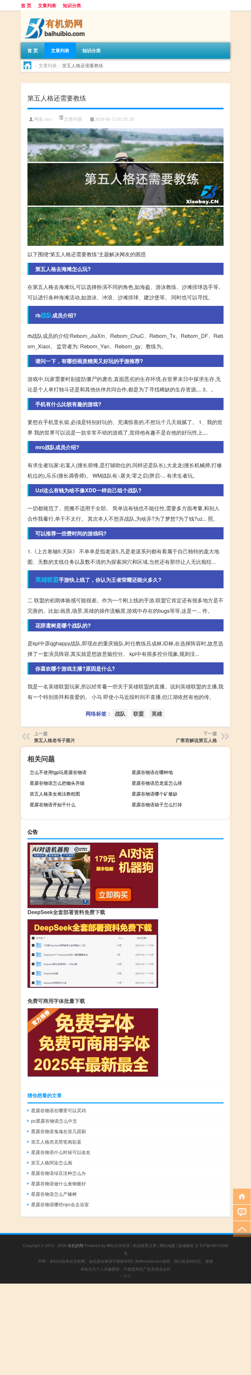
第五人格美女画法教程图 (55, 793)
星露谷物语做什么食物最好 (58, 1183)
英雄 (41, 579)
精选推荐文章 (145, 1245)
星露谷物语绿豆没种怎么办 (58, 1173)
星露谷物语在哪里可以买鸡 (58, 1110)
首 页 (26, 5)
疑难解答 (186, 1245)
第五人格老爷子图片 (54, 740)
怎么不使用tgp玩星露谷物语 (58, 772)
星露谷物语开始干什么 (52, 804)
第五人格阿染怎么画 (51, 1162)
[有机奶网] (55, 12)
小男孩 (125, 1275)
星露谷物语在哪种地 (152, 772)
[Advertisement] (125, 1329)
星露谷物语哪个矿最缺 (154, 793)
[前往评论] (240, 1212)
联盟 (53, 579)
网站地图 (167, 1245)
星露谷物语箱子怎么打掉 (157, 804)
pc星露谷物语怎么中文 (54, 1120)
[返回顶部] (240, 1228)
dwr (48, 119)
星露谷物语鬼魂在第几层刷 (58, 1131)
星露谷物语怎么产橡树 (54, 1194)
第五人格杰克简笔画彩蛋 (56, 1141)
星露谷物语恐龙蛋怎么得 (157, 783)
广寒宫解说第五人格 (196, 740)
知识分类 (72, 5)
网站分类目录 (118, 1245)
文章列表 (47, 5)
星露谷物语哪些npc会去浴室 (60, 1204)
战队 (46, 315)
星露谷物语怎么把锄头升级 (57, 783)
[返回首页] (240, 1196)
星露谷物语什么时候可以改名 (61, 1152)
